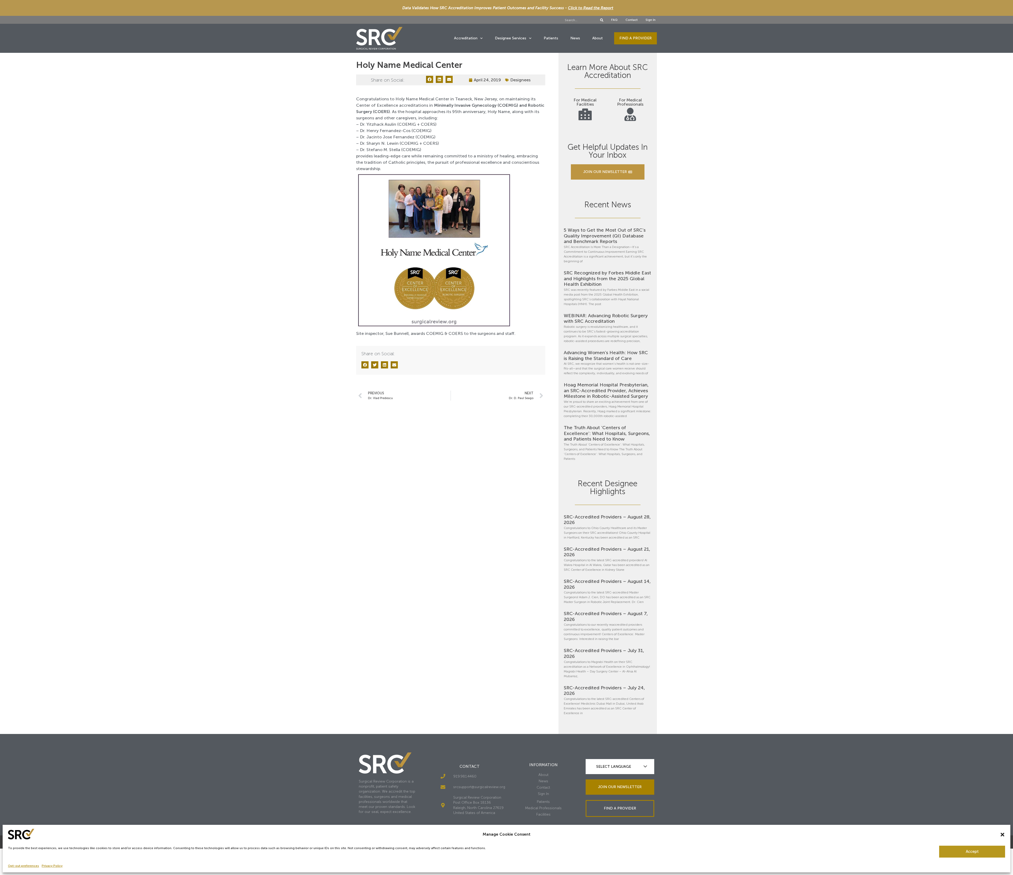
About (597, 38)
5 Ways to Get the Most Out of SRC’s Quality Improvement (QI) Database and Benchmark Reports (605, 235)
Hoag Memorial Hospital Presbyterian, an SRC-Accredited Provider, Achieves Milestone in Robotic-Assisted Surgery (606, 390)
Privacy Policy (52, 866)
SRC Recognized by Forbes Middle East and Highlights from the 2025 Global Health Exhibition (607, 278)
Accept (972, 851)
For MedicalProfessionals (630, 102)
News (575, 38)
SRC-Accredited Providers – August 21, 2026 (607, 552)
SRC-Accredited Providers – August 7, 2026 (606, 616)
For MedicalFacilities (585, 102)
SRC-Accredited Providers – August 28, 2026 (607, 520)
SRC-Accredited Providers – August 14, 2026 (607, 584)
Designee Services (510, 38)
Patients (551, 38)
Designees (520, 79)
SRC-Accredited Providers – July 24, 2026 (604, 690)
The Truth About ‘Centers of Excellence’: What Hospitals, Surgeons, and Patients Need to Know (607, 433)
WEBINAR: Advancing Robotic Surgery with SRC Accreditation (606, 318)
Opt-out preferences (23, 866)
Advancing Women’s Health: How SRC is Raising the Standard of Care (606, 355)
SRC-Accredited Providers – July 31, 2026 (604, 653)
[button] (1002, 834)
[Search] (602, 20)
